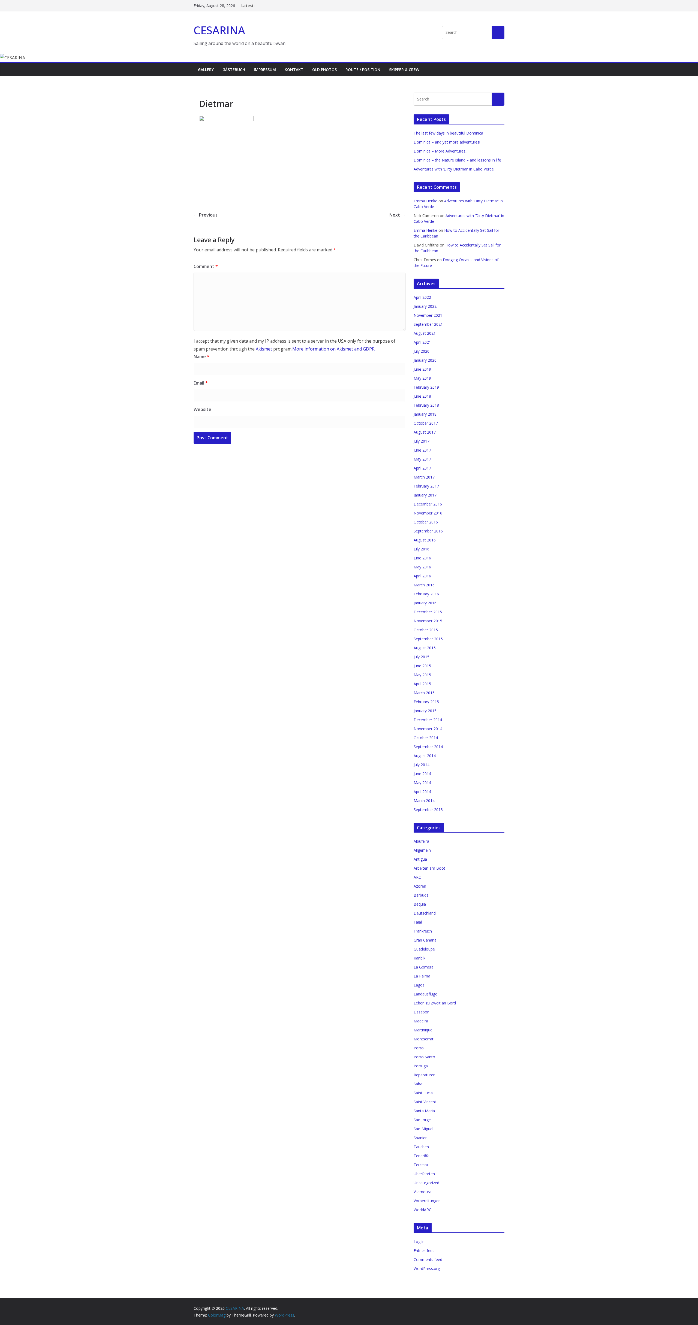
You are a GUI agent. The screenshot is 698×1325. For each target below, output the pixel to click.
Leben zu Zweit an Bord (435, 1003)
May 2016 (422, 566)
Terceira (421, 1164)
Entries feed (424, 1250)
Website (202, 409)
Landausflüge (425, 994)
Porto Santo (424, 1056)
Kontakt (294, 69)
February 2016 (426, 593)
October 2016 (426, 522)
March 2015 (424, 692)
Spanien (421, 1137)
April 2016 (422, 575)
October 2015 (426, 629)
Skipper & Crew (404, 69)
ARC (417, 877)
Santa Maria (424, 1110)
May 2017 (422, 459)
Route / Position (362, 69)
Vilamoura (422, 1191)
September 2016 (428, 531)
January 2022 (425, 306)
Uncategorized (426, 1182)
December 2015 (428, 611)
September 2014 (428, 746)
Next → (397, 215)
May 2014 (422, 782)
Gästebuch (233, 69)
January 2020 (425, 360)
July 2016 (421, 549)
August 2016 (425, 540)
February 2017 (426, 486)
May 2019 (422, 378)
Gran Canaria (425, 940)
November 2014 (428, 728)
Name (201, 357)
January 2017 (425, 495)
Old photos (324, 69)
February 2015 (426, 701)
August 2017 (425, 432)
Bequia (420, 904)
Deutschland (425, 913)
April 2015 (422, 683)
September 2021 (428, 324)
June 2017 (422, 450)
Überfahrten (424, 1173)
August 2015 (425, 647)
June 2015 (422, 665)
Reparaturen (424, 1074)
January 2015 (425, 710)
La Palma (422, 976)
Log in (419, 1241)
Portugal (421, 1065)
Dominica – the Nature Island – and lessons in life (457, 160)
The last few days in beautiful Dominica (448, 133)
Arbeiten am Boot (429, 868)
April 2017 (422, 468)
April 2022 (422, 297)
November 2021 (428, 315)
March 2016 (424, 584)
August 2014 (425, 755)
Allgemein (422, 850)
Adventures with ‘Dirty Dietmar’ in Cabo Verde (454, 169)
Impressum (265, 69)
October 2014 (426, 737)
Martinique (423, 1029)
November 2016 (428, 513)
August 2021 (425, 333)
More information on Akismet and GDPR (333, 349)
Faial (418, 922)
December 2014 (428, 719)
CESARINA (219, 30)
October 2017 (426, 423)
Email (201, 383)
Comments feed (428, 1259)
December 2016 (428, 504)
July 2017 (421, 441)
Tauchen (421, 1146)
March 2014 (424, 800)
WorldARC (422, 1209)
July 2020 (421, 351)
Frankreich (423, 931)
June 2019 (422, 369)
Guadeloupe (424, 949)
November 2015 (428, 620)
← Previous (206, 215)
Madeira (421, 1021)
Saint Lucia (423, 1092)
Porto (419, 1047)
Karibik (419, 958)
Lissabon (421, 1012)
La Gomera (424, 967)
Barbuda (421, 895)
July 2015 (421, 656)
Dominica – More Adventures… (441, 151)
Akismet (264, 349)
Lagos (419, 985)
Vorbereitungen (427, 1200)
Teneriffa (421, 1155)
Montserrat (424, 1038)
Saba (418, 1083)
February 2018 (426, 405)
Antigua (420, 859)
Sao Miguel (423, 1128)
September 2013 (428, 809)
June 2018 (422, 396)
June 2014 (422, 773)
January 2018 (425, 414)
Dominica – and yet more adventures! (447, 142)
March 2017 (424, 477)
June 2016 (422, 558)
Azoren (420, 886)
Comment (206, 266)
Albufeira (421, 841)
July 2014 (421, 764)
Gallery (206, 69)
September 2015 (428, 638)
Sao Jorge (422, 1119)
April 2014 (422, 791)
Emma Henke (425, 200)
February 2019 (426, 387)
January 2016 (425, 602)
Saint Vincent (425, 1101)
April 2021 (422, 342)
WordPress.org (427, 1268)
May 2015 (422, 674)
